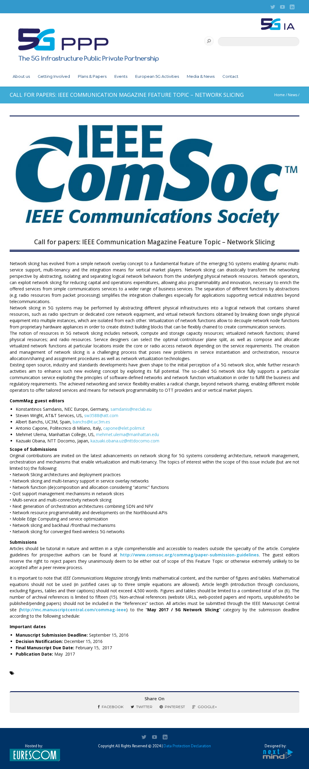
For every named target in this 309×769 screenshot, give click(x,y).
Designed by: (275, 745)
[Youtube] (282, 7)
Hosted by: (34, 745)
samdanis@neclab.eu (130, 409)
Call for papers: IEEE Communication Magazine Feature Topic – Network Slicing (154, 242)
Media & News (201, 76)
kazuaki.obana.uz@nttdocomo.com (125, 441)
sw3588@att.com (101, 415)
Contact (230, 76)
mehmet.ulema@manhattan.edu (127, 434)
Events (120, 76)
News (292, 94)
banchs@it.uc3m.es (91, 422)
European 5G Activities (157, 76)
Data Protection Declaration (187, 745)
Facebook (112, 706)
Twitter (144, 706)
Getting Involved (54, 76)
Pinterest (175, 706)
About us (21, 76)
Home (279, 94)
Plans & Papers (92, 76)
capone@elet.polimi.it (124, 428)
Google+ (207, 706)
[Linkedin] (292, 7)
